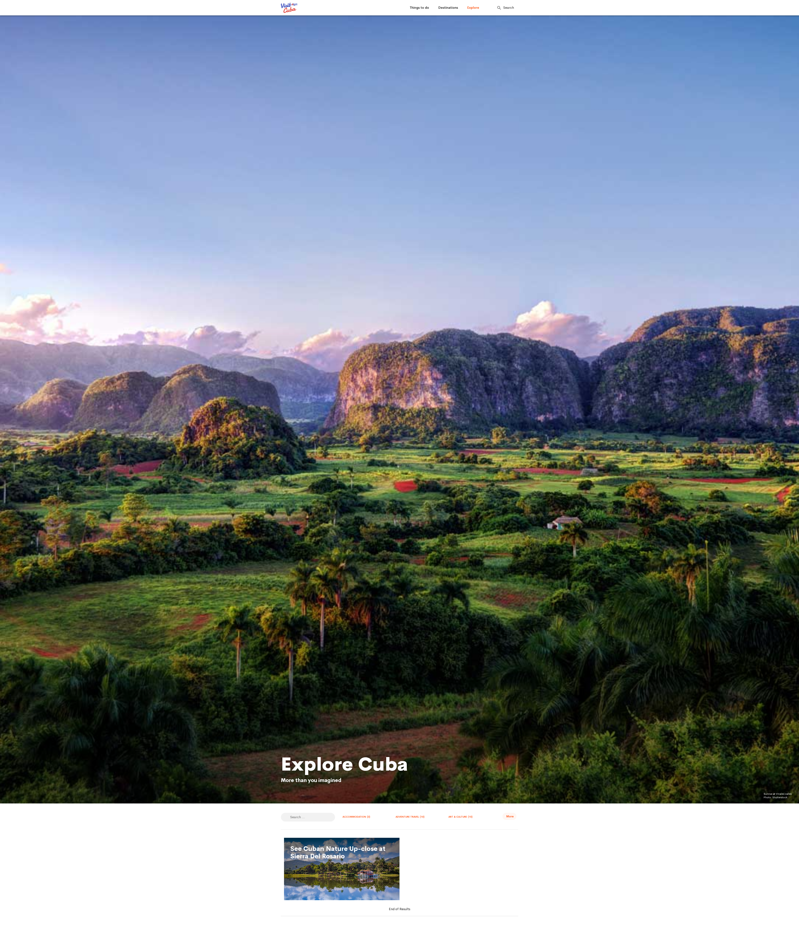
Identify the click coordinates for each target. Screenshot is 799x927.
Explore (473, 7)
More (510, 816)
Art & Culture (460, 816)
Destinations (448, 7)
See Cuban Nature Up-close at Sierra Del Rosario (337, 852)
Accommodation (356, 816)
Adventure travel (410, 816)
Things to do (419, 7)
